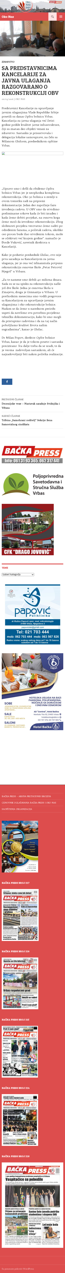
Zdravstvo (8, 62)
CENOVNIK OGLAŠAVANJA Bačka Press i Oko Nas (29, 802)
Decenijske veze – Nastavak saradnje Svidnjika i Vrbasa (31, 403)
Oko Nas (8, 16)
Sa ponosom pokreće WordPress (18, 1268)
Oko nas (20, 99)
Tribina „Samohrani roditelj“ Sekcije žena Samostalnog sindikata (27, 420)
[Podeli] (7, 382)
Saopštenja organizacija (17, 809)
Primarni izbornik (61, 16)
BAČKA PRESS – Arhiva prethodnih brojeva (26, 796)
